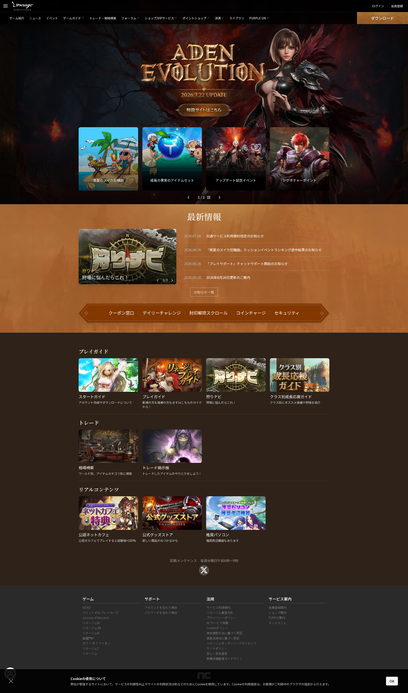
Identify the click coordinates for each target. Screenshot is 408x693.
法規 (210, 599)
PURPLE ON (257, 18)
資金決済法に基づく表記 (223, 638)
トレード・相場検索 (102, 18)
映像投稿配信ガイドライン (224, 658)
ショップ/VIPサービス (159, 18)
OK (392, 681)
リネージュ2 (90, 648)
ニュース (35, 18)
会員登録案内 (277, 607)
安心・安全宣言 (217, 653)
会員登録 (397, 6)
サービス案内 (280, 599)
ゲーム (88, 599)
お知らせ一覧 (204, 292)
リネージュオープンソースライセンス (231, 643)
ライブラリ (236, 18)
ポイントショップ (194, 18)
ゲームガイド (72, 18)
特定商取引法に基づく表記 (224, 633)
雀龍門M (88, 638)
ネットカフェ (277, 623)
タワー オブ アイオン (96, 643)
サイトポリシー (217, 648)
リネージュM (90, 633)
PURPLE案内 (277, 618)
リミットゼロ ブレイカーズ (100, 612)
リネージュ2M (91, 628)
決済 (218, 18)
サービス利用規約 (218, 607)
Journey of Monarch (95, 618)
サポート (152, 599)
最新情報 (204, 216)
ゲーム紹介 (16, 18)
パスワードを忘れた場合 (160, 612)
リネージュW (91, 623)
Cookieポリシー (217, 628)
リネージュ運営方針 (220, 612)
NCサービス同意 (217, 623)
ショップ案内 (277, 612)
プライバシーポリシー (221, 618)
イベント (52, 18)
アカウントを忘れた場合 (160, 607)
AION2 (86, 607)
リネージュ (89, 653)
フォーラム (128, 18)
